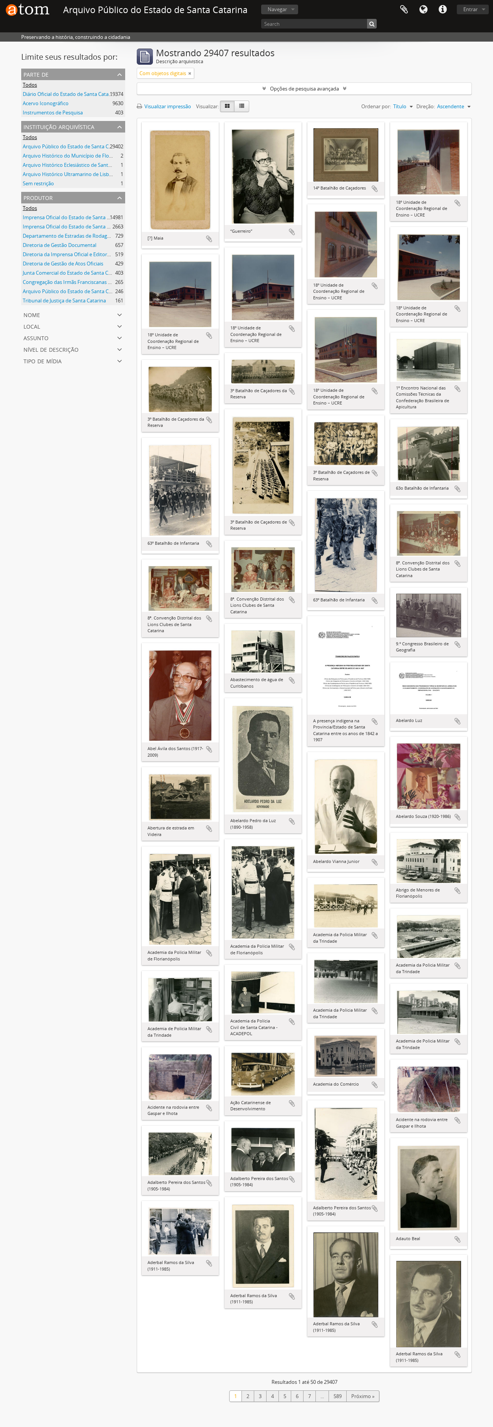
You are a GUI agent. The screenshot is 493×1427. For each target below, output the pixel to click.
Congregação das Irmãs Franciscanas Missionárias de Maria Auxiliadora (103, 282)
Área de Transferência (404, 9)
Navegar (277, 9)
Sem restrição (38, 183)
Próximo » (362, 1396)
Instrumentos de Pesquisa (53, 112)
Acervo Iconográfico (46, 103)
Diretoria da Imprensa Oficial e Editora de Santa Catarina (87, 254)
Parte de (36, 74)
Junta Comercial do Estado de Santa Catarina (73, 272)
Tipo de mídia (42, 360)
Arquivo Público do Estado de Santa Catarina (74, 146)
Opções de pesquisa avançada (304, 88)
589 (338, 1396)
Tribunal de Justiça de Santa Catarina (64, 300)
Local (31, 326)
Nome (31, 314)
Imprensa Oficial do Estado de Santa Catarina (74, 217)
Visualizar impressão (167, 106)
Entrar (470, 9)
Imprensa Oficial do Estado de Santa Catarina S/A (79, 226)
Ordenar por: (376, 106)
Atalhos (442, 9)
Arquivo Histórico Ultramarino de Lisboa (69, 174)
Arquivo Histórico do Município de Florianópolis (77, 155)
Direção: (425, 106)
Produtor (38, 197)
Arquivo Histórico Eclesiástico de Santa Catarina (77, 164)
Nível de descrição (51, 349)
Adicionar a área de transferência (209, 239)
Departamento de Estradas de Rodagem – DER (76, 235)
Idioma (423, 9)
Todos (30, 84)
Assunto (36, 337)
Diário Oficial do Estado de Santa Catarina (70, 94)
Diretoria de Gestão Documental (59, 245)
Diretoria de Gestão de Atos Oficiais (63, 263)
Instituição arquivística (58, 126)
